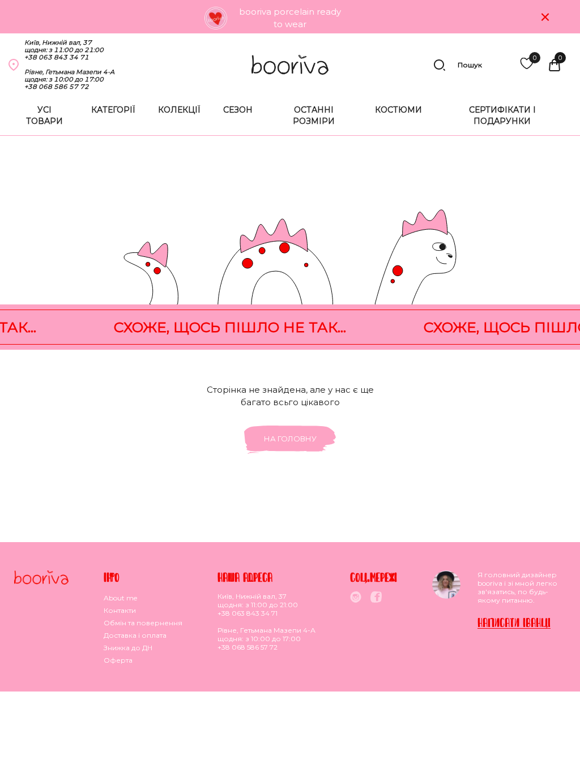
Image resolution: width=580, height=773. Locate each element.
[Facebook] (376, 597)
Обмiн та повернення (143, 623)
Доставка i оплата (135, 635)
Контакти (120, 610)
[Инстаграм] (355, 597)
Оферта (118, 660)
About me (120, 598)
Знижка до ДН (128, 647)
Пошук (470, 65)
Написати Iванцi (514, 622)
